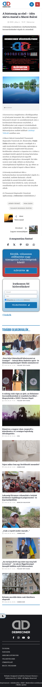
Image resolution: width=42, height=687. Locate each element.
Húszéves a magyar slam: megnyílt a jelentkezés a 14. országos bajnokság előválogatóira (17, 431)
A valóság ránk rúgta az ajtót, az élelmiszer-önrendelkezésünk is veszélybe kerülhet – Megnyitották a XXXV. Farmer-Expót (20, 396)
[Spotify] (28, 637)
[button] (21, 271)
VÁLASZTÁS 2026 (8, 659)
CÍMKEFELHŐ (7, 662)
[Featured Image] (21, 344)
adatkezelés (20, 300)
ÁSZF (23, 683)
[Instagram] (18, 637)
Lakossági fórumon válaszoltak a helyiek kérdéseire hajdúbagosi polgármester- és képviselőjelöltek (19, 498)
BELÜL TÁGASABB (9, 666)
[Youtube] (23, 637)
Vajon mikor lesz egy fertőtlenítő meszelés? (20, 465)
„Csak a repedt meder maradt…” (16, 531)
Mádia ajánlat (21, 685)
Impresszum (4, 683)
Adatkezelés (15, 683)
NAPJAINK (6, 652)
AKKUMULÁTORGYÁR (10, 655)
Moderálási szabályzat (34, 683)
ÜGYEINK (5, 648)
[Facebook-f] (13, 637)
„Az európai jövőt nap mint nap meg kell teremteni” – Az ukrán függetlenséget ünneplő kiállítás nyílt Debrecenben (19, 564)
